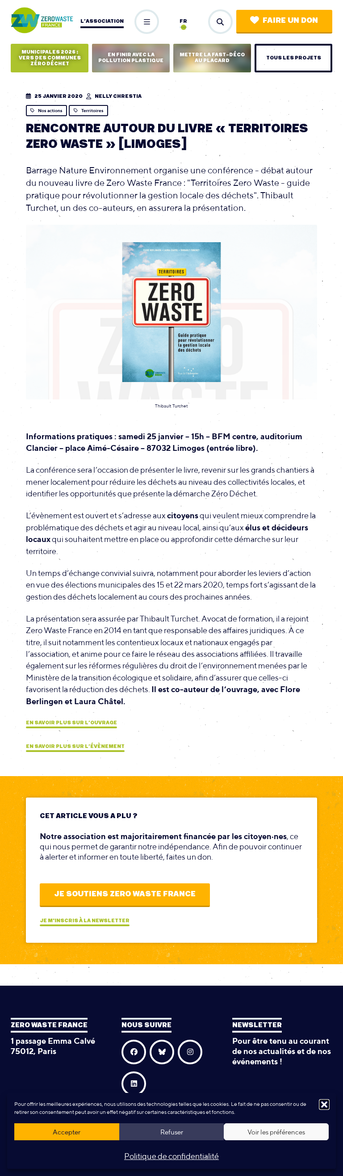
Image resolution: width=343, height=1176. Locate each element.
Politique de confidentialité (171, 1156)
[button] (324, 1104)
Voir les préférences (276, 1132)
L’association (102, 21)
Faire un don (290, 20)
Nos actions (50, 110)
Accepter (66, 1132)
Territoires (92, 110)
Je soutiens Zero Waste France (125, 894)
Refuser (171, 1132)
